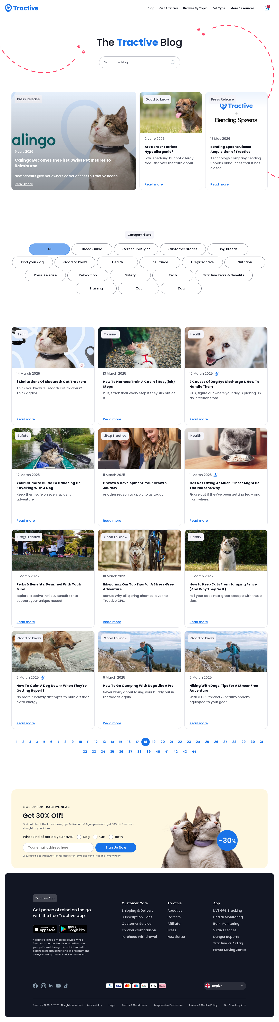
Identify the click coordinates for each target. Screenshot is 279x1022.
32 (85, 751)
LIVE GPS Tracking (227, 910)
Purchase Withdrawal (139, 936)
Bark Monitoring (226, 923)
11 (88, 741)
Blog (151, 8)
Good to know (75, 262)
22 (180, 741)
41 (167, 751)
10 (80, 741)
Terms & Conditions (134, 1005)
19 (154, 741)
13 (104, 741)
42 (175, 751)
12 (96, 741)
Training (96, 288)
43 (185, 751)
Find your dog (32, 262)
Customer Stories (183, 249)
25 (207, 741)
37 (130, 751)
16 (129, 741)
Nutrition (245, 262)
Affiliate (173, 923)
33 (94, 751)
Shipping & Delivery (137, 910)
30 (253, 741)
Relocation (88, 275)
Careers (174, 917)
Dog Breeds (228, 249)
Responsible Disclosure (168, 1005)
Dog (181, 288)
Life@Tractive (202, 262)
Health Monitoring (228, 917)
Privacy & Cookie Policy (203, 1005)
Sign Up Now (116, 847)
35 (112, 751)
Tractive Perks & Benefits (223, 275)
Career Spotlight (136, 249)
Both (119, 836)
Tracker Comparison (139, 930)
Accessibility (94, 1005)
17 (137, 741)
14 (112, 741)
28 (234, 741)
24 (198, 741)
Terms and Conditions (87, 855)
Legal (112, 1005)
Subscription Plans (137, 917)
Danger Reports (226, 936)
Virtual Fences (225, 930)
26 (216, 741)
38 (139, 751)
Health (117, 262)
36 (121, 751)
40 (158, 751)
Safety (130, 275)
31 (261, 741)
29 (243, 741)
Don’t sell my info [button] (235, 1005)
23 (189, 741)
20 (163, 741)
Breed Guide (92, 249)
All (49, 249)
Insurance (160, 262)
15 (120, 741)
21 (171, 741)
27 (225, 741)
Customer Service (136, 923)
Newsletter (176, 936)
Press (171, 930)
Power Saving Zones (229, 949)
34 (103, 751)
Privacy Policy (113, 855)
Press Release (45, 275)
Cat (139, 288)
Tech (173, 275)
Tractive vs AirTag (228, 943)
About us (174, 910)
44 (194, 751)
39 (148, 751)
